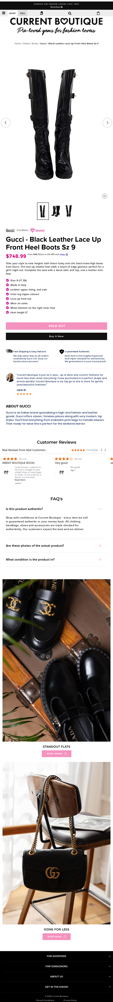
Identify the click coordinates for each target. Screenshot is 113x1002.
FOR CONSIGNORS (56, 966)
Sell (22, 13)
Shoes (26, 43)
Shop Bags (55, 936)
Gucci (10, 230)
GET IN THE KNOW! (56, 986)
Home (18, 43)
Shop (12, 13)
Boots (35, 43)
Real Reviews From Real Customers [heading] (24, 450)
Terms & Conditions (45, 1000)
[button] (101, 450)
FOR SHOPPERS (56, 956)
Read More (22, 479)
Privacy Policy (70, 1000)
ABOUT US (56, 976)
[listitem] (24, 470)
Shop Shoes (55, 754)
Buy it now (56, 336)
